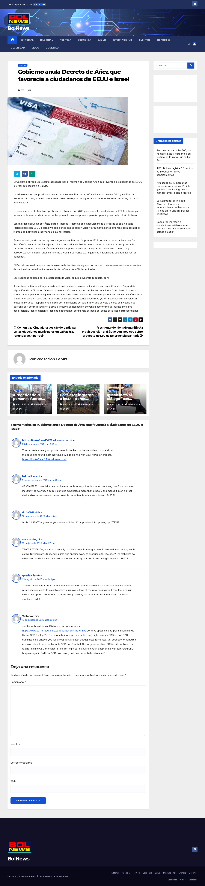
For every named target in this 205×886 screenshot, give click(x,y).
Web (13, 781)
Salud (102, 40)
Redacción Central (52, 359)
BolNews (18, 28)
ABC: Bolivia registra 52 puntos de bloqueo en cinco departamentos (175, 171)
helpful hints (29, 476)
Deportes (163, 40)
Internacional (123, 40)
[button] (189, 43)
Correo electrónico (21, 762)
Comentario (18, 681)
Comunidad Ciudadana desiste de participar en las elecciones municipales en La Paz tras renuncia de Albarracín (45, 331)
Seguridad (18, 47)
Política (65, 40)
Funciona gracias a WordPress (22, 876)
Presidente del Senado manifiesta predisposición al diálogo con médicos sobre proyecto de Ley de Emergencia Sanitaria (112, 331)
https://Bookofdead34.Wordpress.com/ (45, 440)
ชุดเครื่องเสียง (29, 575)
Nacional (46, 40)
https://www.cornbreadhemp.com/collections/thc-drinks (54, 630)
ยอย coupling (29, 539)
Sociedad (52, 47)
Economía (84, 40)
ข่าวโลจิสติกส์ (29, 512)
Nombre (15, 744)
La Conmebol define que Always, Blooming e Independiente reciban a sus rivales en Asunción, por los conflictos (173, 207)
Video (35, 47)
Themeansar (62, 876)
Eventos (145, 40)
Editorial (27, 40)
